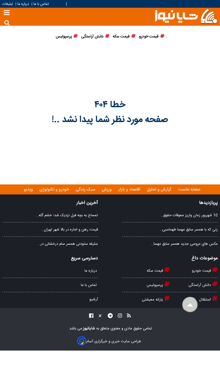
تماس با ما (41, 4)
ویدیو (29, 189)
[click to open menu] (6, 13)
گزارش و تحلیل (159, 189)
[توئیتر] (99, 317)
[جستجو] (7, 22)
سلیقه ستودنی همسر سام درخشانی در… (68, 244)
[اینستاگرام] (118, 317)
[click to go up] (190, 305)
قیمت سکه (155, 271)
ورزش (107, 189)
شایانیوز (88, 328)
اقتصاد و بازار (130, 189)
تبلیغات (8, 4)
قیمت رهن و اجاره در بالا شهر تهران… (69, 229)
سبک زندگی (86, 189)
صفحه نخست (189, 189)
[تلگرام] (108, 317)
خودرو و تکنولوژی (55, 189)
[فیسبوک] (91, 317)
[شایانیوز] (186, 16)
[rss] (127, 317)
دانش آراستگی (200, 285)
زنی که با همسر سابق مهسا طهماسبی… (189, 229)
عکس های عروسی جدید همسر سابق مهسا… (184, 244)
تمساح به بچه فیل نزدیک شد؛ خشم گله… (67, 215)
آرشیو (93, 299)
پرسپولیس (155, 285)
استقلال (205, 300)
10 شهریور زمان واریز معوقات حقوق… (189, 215)
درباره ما (23, 4)
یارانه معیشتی (153, 300)
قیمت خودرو (202, 271)
